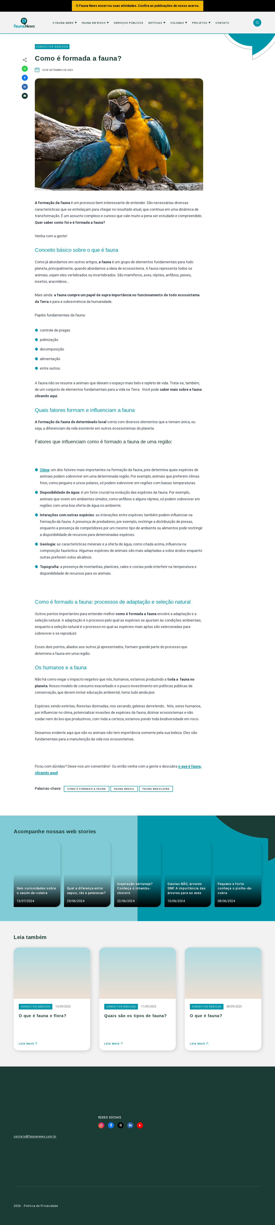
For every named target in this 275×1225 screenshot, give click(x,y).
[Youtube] (140, 1125)
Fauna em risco (94, 23)
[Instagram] (101, 1125)
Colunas (177, 23)
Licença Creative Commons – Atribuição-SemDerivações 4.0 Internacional (224, 1164)
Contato (222, 23)
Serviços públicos (128, 23)
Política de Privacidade (41, 1205)
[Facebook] (25, 78)
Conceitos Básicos (52, 46)
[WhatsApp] (25, 69)
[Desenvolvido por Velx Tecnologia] (241, 1206)
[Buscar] (257, 23)
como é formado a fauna (86, 788)
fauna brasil (124, 788)
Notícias (155, 23)
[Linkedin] (25, 87)
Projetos (199, 23)
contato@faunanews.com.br (35, 1136)
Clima (44, 470)
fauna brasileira (156, 788)
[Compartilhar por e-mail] (25, 96)
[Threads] (121, 1125)
